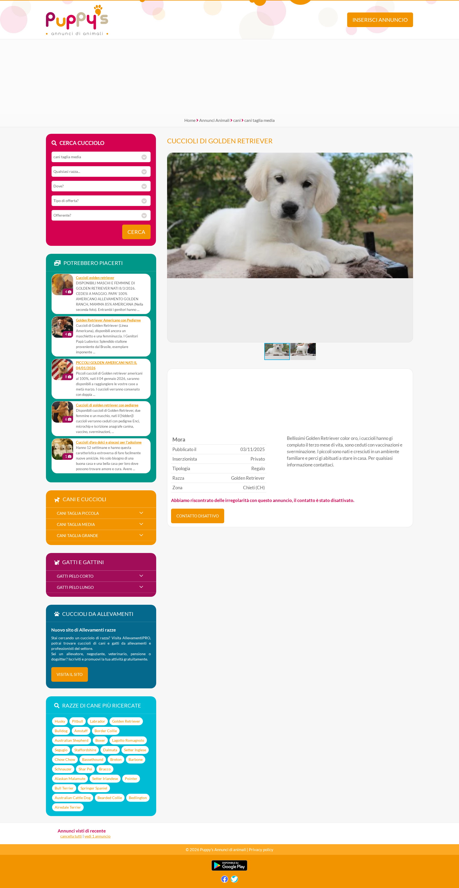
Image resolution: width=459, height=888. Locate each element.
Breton (116, 759)
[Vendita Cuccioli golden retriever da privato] (62, 284)
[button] (409, 247)
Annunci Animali (214, 120)
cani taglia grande (77, 535)
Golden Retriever (126, 721)
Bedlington (138, 797)
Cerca (136, 232)
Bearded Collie (109, 797)
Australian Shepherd (71, 740)
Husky (60, 721)
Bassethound (92, 759)
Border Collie (106, 730)
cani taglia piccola (78, 513)
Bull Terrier (64, 788)
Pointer (131, 778)
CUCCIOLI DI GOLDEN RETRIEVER (220, 141)
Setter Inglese (135, 750)
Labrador (97, 721)
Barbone (136, 759)
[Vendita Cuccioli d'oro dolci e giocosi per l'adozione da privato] (62, 449)
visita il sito (70, 674)
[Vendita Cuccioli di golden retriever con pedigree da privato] (62, 412)
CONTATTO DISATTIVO (197, 515)
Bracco (105, 769)
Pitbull (77, 721)
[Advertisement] (229, 76)
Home (190, 120)
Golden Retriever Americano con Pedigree (108, 320)
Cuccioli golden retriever (95, 278)
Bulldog (61, 730)
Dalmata (110, 750)
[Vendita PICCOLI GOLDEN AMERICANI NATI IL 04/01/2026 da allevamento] (62, 369)
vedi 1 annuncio (97, 836)
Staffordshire (85, 750)
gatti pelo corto (75, 576)
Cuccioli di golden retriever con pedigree (107, 405)
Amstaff (81, 730)
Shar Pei (85, 769)
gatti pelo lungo (75, 587)
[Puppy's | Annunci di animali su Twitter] (234, 880)
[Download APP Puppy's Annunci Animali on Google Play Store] (229, 870)
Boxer (100, 740)
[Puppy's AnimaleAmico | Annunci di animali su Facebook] (224, 880)
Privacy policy (261, 849)
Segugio (61, 750)
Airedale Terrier (68, 807)
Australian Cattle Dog (73, 797)
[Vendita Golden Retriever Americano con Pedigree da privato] (62, 327)
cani (237, 120)
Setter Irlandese (105, 778)
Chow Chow (65, 759)
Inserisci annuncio (380, 20)
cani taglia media (259, 120)
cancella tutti (71, 836)
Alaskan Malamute (70, 778)
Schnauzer (63, 769)
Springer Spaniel (93, 788)
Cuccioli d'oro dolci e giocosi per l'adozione (109, 442)
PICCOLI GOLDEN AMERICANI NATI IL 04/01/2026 (106, 365)
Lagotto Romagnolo (128, 740)
